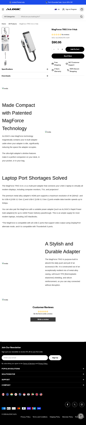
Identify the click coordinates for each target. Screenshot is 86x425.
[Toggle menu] (3, 9)
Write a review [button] (43, 319)
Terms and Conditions (40, 417)
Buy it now (68, 56)
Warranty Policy (67, 417)
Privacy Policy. (43, 363)
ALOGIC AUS (11, 414)
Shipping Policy (55, 417)
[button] (57, 34)
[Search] (81, 16)
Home (4, 24)
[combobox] (43, 16)
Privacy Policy (26, 417)
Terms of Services (29, 363)
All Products (12, 24)
